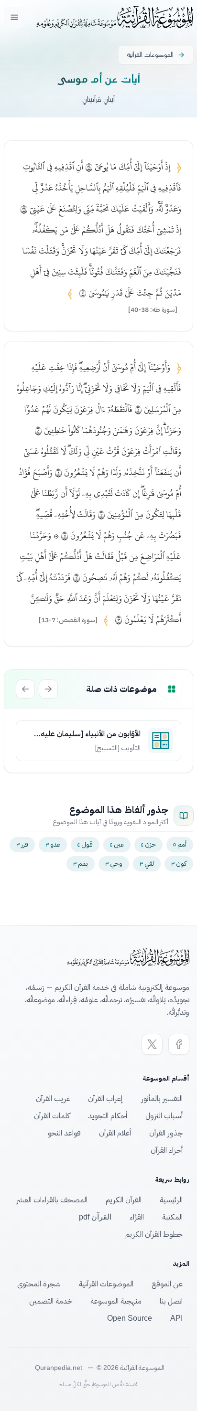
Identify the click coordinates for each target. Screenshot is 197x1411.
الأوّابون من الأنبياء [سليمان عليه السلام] (91, 734)
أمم (179, 844)
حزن (148, 844)
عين (117, 844)
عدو (52, 844)
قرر (22, 844)
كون (178, 864)
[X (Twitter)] (152, 1044)
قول (85, 844)
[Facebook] (178, 1044)
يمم (80, 864)
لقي (147, 864)
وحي (113, 864)
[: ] (152, 310)
